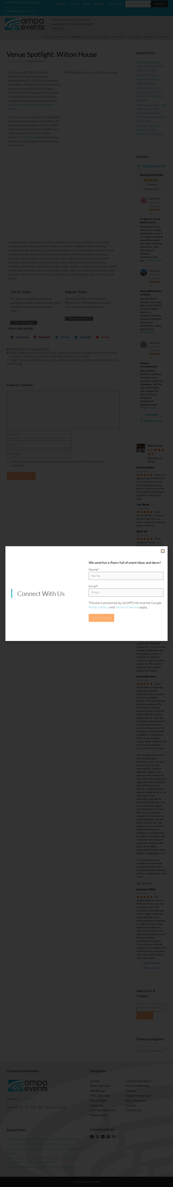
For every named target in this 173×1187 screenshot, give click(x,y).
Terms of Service (127, 607)
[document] (86, 593)
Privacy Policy (99, 607)
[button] (162, 551)
